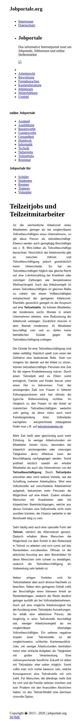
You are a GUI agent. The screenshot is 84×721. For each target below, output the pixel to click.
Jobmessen (25, 89)
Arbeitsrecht (26, 73)
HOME (15, 717)
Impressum (25, 21)
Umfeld (23, 97)
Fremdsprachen (28, 81)
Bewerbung (26, 77)
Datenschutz (26, 25)
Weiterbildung (27, 93)
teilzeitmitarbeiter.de (50, 426)
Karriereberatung (29, 85)
